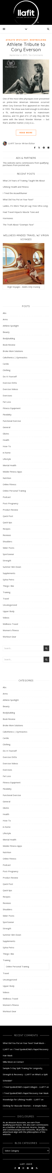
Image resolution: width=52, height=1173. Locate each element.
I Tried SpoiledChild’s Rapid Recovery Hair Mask (25, 1093)
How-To (7, 446)
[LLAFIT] (26, 12)
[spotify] (32, 1168)
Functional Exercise (12, 421)
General (6, 427)
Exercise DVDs (10, 382)
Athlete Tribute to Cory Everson (26, 46)
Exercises (7, 395)
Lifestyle (7, 459)
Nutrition (7, 478)
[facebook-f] (15, 1168)
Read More (26, 132)
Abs (4, 313)
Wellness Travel (10, 624)
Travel (6, 598)
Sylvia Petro (8, 579)
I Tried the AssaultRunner (15, 193)
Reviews (7, 535)
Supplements (9, 573)
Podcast (7, 497)
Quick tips (7, 522)
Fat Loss (7, 401)
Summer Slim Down (12, 566)
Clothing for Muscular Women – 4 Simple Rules (25, 1105)
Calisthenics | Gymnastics (15, 357)
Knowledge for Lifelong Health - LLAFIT (21, 1099)
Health (6, 440)
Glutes (6, 433)
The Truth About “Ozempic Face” (18, 224)
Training (6, 592)
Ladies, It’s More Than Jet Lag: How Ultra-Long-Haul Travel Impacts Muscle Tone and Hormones (26, 212)
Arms (5, 319)
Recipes (6, 528)
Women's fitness (11, 630)
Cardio (6, 363)
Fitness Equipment (12, 408)
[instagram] (23, 1168)
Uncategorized (10, 605)
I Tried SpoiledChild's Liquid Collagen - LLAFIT (24, 1087)
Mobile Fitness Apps (12, 471)
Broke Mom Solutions (13, 351)
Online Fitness (9, 484)
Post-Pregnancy (10, 503)
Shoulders (7, 541)
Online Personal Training (14, 490)
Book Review (9, 344)
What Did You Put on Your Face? (18, 199)
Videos (6, 617)
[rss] (36, 1168)
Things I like (8, 585)
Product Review (10, 509)
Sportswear (8, 554)
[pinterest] (28, 1168)
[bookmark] (19, 1168)
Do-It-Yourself (10, 376)
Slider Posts (8, 547)
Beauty (6, 332)
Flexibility (7, 414)
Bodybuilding (38, 40)
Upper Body (8, 611)
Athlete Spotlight (17, 40)
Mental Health (9, 465)
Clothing (6, 370)
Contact (20, 1061)
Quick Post (8, 516)
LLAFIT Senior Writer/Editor (21, 143)
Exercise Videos (10, 389)
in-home (7, 452)
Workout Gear (9, 636)
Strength (7, 560)
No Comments (36, 55)
